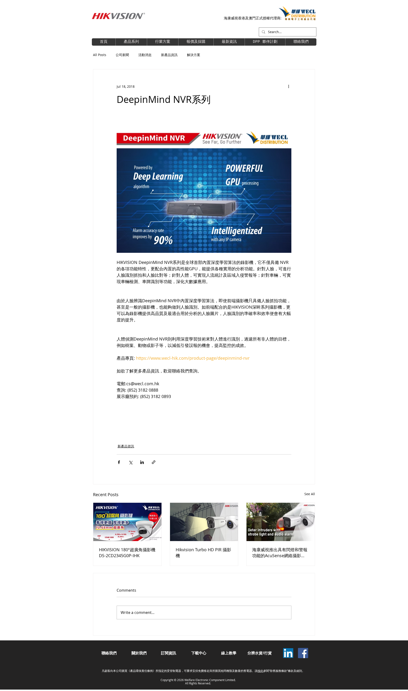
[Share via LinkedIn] (142, 462)
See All (309, 494)
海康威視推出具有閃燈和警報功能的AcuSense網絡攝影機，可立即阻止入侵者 (279, 553)
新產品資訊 (169, 54)
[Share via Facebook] (119, 462)
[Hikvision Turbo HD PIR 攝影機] (204, 522)
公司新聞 (122, 54)
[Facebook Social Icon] (303, 653)
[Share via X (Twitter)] (130, 462)
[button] (265, 42)
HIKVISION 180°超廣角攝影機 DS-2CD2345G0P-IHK (127, 552)
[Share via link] (153, 462)
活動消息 (145, 54)
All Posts (99, 54)
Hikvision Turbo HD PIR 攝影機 (203, 552)
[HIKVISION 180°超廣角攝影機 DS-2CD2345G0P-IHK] (127, 522)
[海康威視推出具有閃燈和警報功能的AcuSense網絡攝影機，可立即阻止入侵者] (280, 522)
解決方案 (193, 54)
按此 (260, 671)
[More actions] (288, 86)
